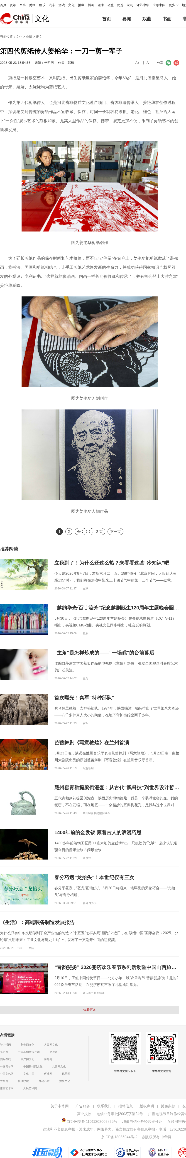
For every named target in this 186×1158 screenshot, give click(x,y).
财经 (32, 5)
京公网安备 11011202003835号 (91, 1122)
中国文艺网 (7, 1073)
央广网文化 (27, 1059)
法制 (130, 5)
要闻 (126, 18)
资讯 (13, 5)
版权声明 (147, 1106)
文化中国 (28, 1073)
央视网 (53, 1052)
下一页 (115, 532)
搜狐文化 (64, 1081)
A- (148, 62)
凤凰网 (66, 1073)
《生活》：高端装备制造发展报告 (37, 922)
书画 (166, 18)
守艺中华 (143, 5)
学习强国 (5, 1044)
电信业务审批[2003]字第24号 (119, 1114)
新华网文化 (27, 1044)
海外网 (48, 1059)
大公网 (4, 1081)
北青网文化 (59, 1066)
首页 (3, 5)
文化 (71, 5)
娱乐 (42, 5)
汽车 (52, 5)
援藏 (81, 5)
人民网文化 (51, 1044)
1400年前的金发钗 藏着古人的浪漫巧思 (98, 832)
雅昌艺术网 (7, 1088)
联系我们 (104, 1106)
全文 (80, 532)
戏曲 (147, 18)
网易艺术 (44, 1081)
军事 (23, 5)
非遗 (29, 36)
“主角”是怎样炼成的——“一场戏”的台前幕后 (104, 652)
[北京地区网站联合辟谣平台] (47, 1149)
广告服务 (83, 1106)
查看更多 (89, 1010)
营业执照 (84, 1114)
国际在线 (5, 1059)
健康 (101, 5)
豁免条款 (168, 1106)
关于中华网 (60, 1106)
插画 (91, 5)
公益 (110, 5)
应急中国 (159, 5)
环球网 (48, 1073)
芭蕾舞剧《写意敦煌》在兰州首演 (91, 742)
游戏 (62, 5)
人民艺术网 (30, 1088)
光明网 (4, 1052)
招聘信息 (125, 1106)
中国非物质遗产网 (29, 1052)
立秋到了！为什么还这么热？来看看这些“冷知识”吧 (111, 563)
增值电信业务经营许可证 (142, 1122)
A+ (137, 62)
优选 (120, 5)
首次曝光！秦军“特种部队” (84, 697)
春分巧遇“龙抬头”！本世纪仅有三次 (94, 877)
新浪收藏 (23, 1081)
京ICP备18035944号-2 (119, 1137)
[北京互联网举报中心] (128, 1149)
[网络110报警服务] (159, 1149)
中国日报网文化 (32, 1066)
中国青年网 (7, 1066)
